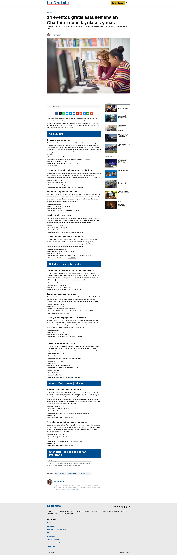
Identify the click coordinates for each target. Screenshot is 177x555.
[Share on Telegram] (70, 113)
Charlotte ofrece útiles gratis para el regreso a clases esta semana (123, 182)
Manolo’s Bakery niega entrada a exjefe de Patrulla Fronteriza (123, 116)
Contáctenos (51, 526)
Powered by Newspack (125, 552)
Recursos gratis (81, 473)
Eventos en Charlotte (71, 473)
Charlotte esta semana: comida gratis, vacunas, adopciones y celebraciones (123, 203)
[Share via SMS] (84, 113)
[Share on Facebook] (56, 113)
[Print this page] (91, 113)
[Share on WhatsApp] (63, 113)
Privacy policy (51, 546)
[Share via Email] (87, 113)
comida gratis (63, 473)
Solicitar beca (51, 536)
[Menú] (129, 3)
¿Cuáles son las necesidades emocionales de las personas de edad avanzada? (122, 128)
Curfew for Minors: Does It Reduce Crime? (124, 145)
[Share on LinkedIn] (74, 113)
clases (56, 473)
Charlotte (49, 12)
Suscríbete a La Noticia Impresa (56, 529)
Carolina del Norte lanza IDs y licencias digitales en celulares (123, 192)
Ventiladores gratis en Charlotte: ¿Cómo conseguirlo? (64, 465)
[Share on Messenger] (67, 113)
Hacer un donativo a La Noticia (56, 543)
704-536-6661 (72, 258)
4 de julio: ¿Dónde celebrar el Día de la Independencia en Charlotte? (69, 463)
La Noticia (70, 127)
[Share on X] (60, 113)
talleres (88, 473)
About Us (50, 522)
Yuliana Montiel (57, 34)
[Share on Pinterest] (77, 113)
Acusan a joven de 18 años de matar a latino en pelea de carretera (123, 172)
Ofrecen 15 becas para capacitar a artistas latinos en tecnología (123, 107)
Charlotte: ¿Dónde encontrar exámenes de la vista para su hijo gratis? (69, 461)
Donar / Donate (118, 3)
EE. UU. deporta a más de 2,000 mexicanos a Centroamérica (124, 135)
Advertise (50, 533)
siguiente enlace (64, 313)
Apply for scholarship (53, 539)
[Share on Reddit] (81, 113)
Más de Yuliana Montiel (72, 489)
